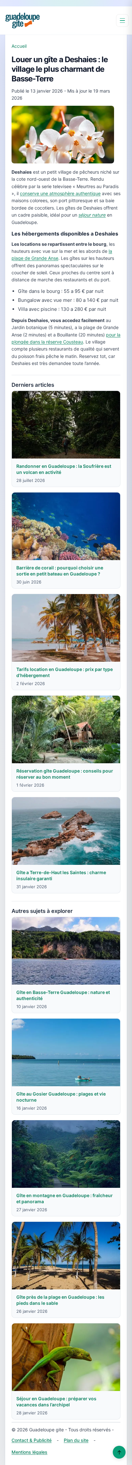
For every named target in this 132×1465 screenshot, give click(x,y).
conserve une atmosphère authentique (60, 193)
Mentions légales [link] (29, 1452)
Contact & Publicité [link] (32, 1440)
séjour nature (92, 215)
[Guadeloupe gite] (22, 20)
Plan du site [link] (76, 1440)
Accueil (19, 46)
